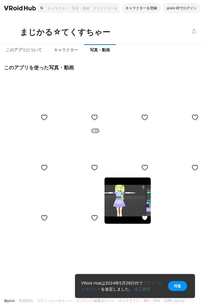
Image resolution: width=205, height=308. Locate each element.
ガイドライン (129, 300)
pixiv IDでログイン (182, 8)
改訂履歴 (142, 289)
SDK (156, 300)
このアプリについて (24, 50)
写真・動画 (100, 50)
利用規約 (26, 300)
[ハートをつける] (44, 117)
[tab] (24, 50)
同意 (177, 286)
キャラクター (66, 50)
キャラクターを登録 (141, 8)
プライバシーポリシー (54, 300)
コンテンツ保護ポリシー (95, 300)
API (146, 300)
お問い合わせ (174, 300)
